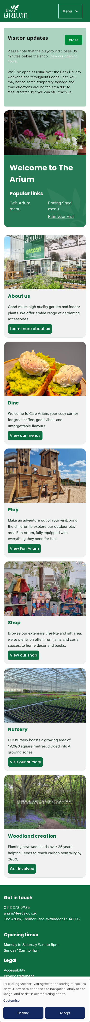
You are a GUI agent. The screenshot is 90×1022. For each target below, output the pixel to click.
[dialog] (45, 1000)
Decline (23, 1013)
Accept (65, 1013)
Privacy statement (19, 975)
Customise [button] (11, 1000)
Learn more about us (30, 328)
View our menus (25, 435)
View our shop (23, 655)
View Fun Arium (24, 548)
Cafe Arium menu (20, 206)
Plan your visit (61, 216)
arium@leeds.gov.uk (20, 913)
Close (73, 40)
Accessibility (14, 970)
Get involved (22, 868)
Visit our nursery (25, 762)
